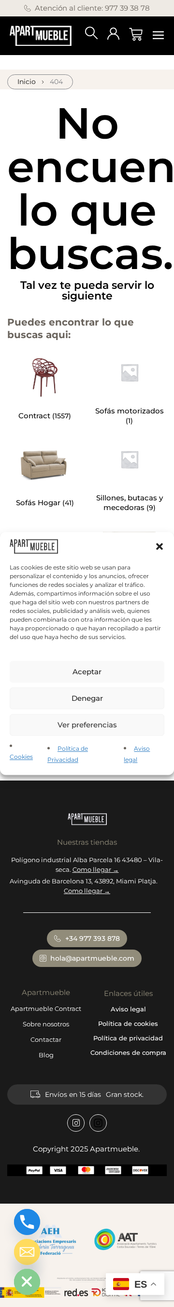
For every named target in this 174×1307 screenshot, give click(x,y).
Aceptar (87, 671)
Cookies (21, 757)
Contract (35, 415)
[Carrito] (136, 34)
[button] (159, 546)
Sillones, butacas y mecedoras (129, 502)
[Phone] (27, 1222)
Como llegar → (95, 869)
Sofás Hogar (39, 502)
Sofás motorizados (129, 410)
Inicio (26, 81)
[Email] (27, 1252)
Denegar (87, 698)
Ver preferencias (87, 724)
